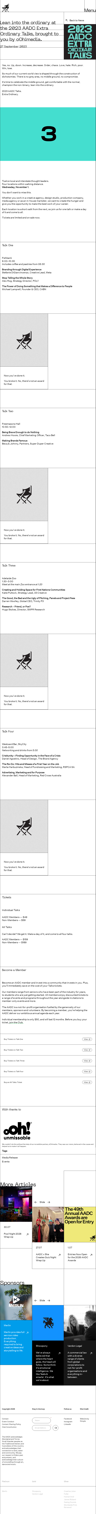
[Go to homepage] (5, 9)
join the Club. (16, 1022)
